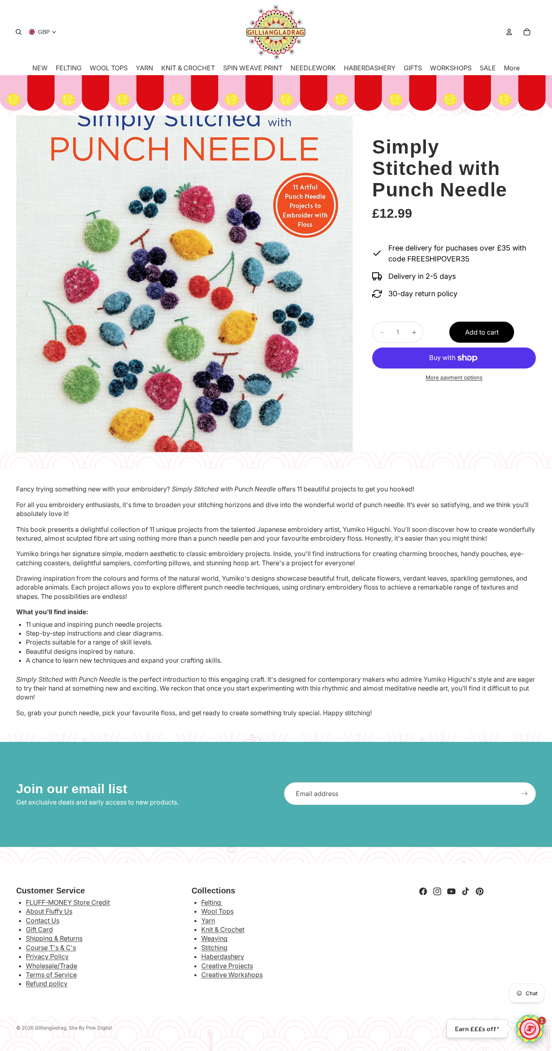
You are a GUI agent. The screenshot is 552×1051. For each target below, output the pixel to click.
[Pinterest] (480, 891)
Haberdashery (222, 956)
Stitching (214, 948)
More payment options (454, 377)
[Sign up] (524, 793)
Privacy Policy (47, 956)
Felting (212, 902)
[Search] (18, 32)
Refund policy (46, 983)
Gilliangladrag (50, 1028)
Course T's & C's (51, 948)
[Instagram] (437, 891)
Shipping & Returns (54, 938)
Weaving (214, 938)
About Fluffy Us (49, 911)
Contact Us (42, 920)
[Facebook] (423, 891)
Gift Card (39, 929)
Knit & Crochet (222, 929)
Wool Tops (217, 911)
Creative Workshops (232, 975)
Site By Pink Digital (90, 1028)
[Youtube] (451, 891)
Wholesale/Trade (51, 966)
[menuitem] (512, 68)
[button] (530, 1029)
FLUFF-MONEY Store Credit (68, 902)
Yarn (208, 920)
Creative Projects (227, 966)
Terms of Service (51, 975)
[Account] (509, 32)
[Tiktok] (465, 891)
